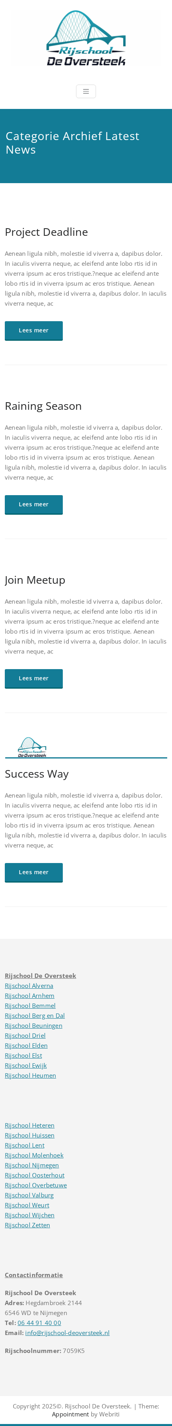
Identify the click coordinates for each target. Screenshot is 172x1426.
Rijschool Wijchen (29, 1215)
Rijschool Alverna (29, 986)
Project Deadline (46, 231)
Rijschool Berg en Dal (35, 1015)
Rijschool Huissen (29, 1135)
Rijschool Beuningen (33, 1025)
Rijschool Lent (24, 1145)
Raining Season (43, 405)
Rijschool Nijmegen (32, 1165)
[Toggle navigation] (86, 91)
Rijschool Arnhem (29, 995)
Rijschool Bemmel (30, 1005)
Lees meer (34, 330)
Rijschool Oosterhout (34, 1175)
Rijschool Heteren (29, 1125)
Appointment (70, 1414)
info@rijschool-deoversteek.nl (67, 1333)
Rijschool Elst (23, 1055)
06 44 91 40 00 (39, 1323)
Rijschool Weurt (27, 1205)
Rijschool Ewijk (26, 1065)
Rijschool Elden (26, 1045)
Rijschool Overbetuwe (36, 1185)
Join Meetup (35, 579)
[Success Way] (86, 751)
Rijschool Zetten (27, 1225)
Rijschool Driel (25, 1035)
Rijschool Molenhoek (34, 1155)
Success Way (37, 773)
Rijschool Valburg (29, 1195)
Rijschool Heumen (30, 1075)
